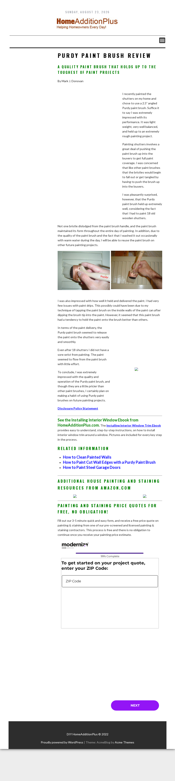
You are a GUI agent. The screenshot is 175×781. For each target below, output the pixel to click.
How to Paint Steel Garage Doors (92, 467)
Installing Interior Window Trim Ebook (133, 425)
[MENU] (162, 40)
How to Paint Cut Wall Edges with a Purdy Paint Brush (109, 462)
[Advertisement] (90, 160)
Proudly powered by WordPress (62, 742)
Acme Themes (124, 742)
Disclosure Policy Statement (78, 408)
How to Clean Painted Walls (87, 457)
